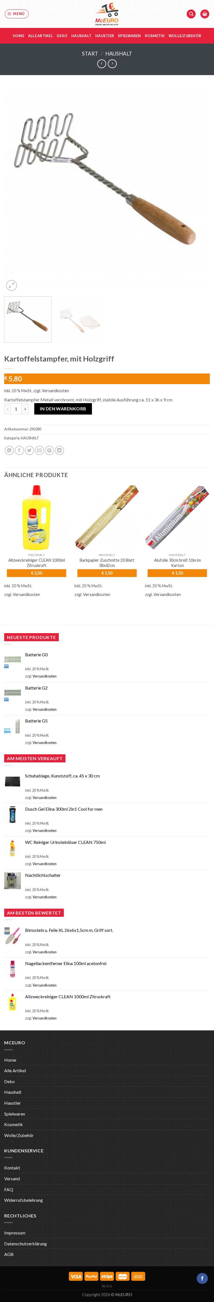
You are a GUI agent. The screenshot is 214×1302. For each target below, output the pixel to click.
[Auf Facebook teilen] (19, 450)
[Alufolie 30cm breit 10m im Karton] (177, 517)
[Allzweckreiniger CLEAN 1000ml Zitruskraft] (36, 517)
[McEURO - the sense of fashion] (107, 14)
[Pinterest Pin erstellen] (49, 450)
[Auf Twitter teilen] (29, 450)
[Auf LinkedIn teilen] (59, 450)
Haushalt (81, 35)
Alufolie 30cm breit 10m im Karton (177, 563)
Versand (12, 1178)
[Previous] (15, 189)
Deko (62, 35)
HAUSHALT (118, 54)
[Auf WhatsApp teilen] (9, 450)
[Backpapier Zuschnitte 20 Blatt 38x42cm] (106, 517)
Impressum (14, 1232)
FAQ (8, 1189)
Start (90, 54)
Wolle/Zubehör (185, 35)
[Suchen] (191, 14)
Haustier (104, 35)
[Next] (199, 189)
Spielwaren (129, 35)
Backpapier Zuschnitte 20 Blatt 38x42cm (107, 563)
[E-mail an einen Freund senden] (39, 450)
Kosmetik (155, 35)
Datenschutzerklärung (25, 1243)
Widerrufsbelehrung (23, 1200)
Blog (107, 1286)
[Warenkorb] (204, 14)
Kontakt (12, 1167)
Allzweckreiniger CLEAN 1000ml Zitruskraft (36, 563)
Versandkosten (55, 390)
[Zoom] (11, 285)
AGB (9, 1254)
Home (18, 35)
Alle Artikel (40, 35)
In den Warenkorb (63, 408)
